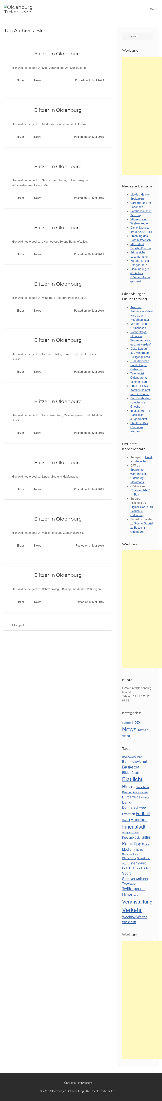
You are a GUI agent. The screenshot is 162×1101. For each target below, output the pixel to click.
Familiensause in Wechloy (141, 213)
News (37, 80)
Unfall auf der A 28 (141, 459)
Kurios (145, 844)
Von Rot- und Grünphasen (138, 326)
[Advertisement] (142, 116)
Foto (136, 722)
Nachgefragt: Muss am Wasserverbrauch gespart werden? (141, 338)
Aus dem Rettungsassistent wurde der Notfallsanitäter (141, 313)
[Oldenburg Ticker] (23, 9)
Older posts (18, 625)
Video (126, 735)
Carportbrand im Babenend (140, 205)
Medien (128, 849)
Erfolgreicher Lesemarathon (139, 254)
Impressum (85, 1083)
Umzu (127, 894)
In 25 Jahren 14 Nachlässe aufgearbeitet (140, 415)
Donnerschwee (134, 807)
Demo (126, 802)
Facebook (126, 722)
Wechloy (129, 916)
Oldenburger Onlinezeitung (67, 1091)
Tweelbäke (129, 883)
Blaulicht (132, 779)
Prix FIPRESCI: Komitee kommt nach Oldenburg (140, 390)
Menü (153, 9)
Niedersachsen (130, 854)
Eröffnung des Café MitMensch (140, 238)
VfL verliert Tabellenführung (140, 246)
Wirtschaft (129, 922)
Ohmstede (143, 858)
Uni (136, 895)
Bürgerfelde (131, 797)
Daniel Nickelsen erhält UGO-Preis (141, 229)
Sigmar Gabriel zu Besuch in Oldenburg (141, 511)
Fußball (143, 813)
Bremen (127, 792)
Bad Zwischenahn (132, 757)
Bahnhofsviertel (134, 761)
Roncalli (137, 868)
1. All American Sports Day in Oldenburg (139, 365)
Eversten (128, 813)
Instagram (127, 832)
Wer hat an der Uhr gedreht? (139, 263)
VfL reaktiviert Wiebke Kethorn (140, 221)
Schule (147, 868)
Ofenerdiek (129, 858)
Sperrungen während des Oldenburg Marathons (138, 476)
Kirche (135, 832)
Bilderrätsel (130, 772)
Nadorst (139, 849)
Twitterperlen (133, 888)
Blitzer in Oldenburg (58, 54)
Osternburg (137, 862)
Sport (126, 873)
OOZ (124, 863)
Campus (145, 797)
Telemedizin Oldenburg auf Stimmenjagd (139, 377)
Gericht (126, 820)
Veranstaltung (137, 901)
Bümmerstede (140, 792)
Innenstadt (133, 826)
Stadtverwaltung (135, 878)
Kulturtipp (131, 843)
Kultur (145, 837)
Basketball (131, 767)
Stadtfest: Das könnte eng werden (139, 427)
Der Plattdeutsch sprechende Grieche (140, 402)
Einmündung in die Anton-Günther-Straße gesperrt (140, 275)
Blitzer (20, 80)
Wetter (141, 916)
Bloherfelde (142, 787)
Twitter (142, 729)
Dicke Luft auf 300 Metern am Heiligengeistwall (140, 353)
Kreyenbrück (131, 837)
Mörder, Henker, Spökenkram (140, 196)
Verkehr (132, 909)
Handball (139, 819)
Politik (126, 868)
